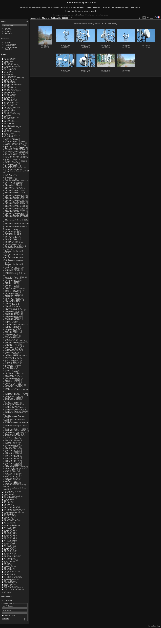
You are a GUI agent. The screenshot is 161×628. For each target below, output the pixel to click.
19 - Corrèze (8, 87)
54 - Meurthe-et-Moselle (12, 496)
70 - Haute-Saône (10, 519)
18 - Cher (7, 86)
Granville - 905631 (11, 287)
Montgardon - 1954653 (13, 346)
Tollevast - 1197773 (11, 447)
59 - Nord (7, 501)
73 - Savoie (8, 524)
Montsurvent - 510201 (12, 349)
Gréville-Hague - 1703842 (14, 288)
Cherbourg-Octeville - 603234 (15, 207)
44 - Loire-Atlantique (11, 127)
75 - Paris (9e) (9, 553)
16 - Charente (9, 82)
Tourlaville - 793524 (12, 460)
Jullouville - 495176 (12, 308)
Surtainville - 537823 (12, 439)
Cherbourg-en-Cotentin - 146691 (16, 220)
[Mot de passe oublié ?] (25, 619)
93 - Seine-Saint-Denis (12, 578)
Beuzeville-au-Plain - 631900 (15, 158)
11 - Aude (7, 74)
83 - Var (6, 565)
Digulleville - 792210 (12, 244)
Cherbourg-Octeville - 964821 (15, 215)
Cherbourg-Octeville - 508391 (15, 202)
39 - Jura (7, 120)
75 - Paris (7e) (9, 550)
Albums (4, 54)
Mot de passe (6, 611)
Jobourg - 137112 (11, 303)
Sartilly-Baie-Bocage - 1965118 (16, 431)
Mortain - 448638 (11, 354)
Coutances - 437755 (12, 234)
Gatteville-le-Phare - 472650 (15, 277)
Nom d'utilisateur (7, 606)
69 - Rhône (8, 517)
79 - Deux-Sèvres (10, 560)
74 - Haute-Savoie (10, 525)
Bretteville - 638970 (11, 164)
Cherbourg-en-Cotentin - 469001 (16, 226)
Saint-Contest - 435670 (13, 396)
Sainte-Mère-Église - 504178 (15, 429)
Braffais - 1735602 (11, 163)
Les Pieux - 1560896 (12, 331)
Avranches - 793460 (12, 146)
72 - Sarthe (8, 522)
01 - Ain (6, 60)
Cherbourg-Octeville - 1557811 (15, 192)
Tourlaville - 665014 (12, 455)
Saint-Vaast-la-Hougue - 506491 (16, 426)
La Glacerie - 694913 (12, 316)
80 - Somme (8, 561)
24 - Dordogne (9, 94)
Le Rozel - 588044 (11, 328)
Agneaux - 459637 (11, 138)
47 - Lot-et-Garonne (11, 131)
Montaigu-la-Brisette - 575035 (15, 342)
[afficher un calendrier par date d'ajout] (151, 17)
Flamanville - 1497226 (13, 270)
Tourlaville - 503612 (12, 450)
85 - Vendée (8, 568)
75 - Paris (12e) (9, 530)
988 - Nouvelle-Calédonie (13, 589)
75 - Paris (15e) (9, 535)
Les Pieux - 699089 (11, 336)
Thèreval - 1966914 (12, 442)
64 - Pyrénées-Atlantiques (13, 509)
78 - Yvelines (8, 558)
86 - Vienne (8, 569)
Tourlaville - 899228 (12, 465)
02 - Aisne (7, 61)
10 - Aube (7, 73)
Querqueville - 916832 (13, 378)
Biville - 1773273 (11, 159)
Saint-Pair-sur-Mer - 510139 (14, 409)
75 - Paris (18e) (9, 540)
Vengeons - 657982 (12, 483)
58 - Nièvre (8, 499)
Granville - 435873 (11, 282)
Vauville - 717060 (11, 481)
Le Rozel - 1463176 (12, 326)
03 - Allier (7, 63)
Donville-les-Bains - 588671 (14, 246)
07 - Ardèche (8, 68)
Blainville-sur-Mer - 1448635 (15, 161)
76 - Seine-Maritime (11, 555)
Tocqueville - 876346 (12, 445)
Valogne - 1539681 (11, 470)
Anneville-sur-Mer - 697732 (14, 145)
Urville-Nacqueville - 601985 (15, 468)
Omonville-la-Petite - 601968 (15, 355)
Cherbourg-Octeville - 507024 (15, 200)
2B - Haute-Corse (10, 104)
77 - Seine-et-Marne (11, 556)
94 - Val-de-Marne (10, 579)
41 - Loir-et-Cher (9, 122)
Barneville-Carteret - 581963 (15, 151)
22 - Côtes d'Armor (10, 91)
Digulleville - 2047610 (12, 243)
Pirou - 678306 (10, 368)
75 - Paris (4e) (9, 545)
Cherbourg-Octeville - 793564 (15, 212)
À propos (8, 31)
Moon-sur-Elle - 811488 (13, 350)
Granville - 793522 (11, 285)
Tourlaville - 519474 (12, 453)
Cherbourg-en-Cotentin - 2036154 (17, 223)
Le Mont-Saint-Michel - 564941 (15, 324)
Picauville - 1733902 (12, 360)
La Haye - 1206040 (11, 321)
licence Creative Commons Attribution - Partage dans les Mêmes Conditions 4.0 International (106, 7)
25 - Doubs (8, 96)
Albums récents (10, 46)
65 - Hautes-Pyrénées (11, 511)
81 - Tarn (7, 563)
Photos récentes (10, 44)
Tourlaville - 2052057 (12, 449)
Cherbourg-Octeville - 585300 (15, 205)
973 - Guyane (8, 584)
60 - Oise (7, 502)
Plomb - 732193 (10, 370)
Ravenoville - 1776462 (13, 386)
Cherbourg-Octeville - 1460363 (15, 190)
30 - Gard (7, 105)
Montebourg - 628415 (12, 344)
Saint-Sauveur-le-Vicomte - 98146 (16, 413)
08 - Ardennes (9, 69)
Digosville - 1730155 (12, 239)
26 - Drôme (8, 97)
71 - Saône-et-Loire (10, 520)
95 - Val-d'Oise (9, 581)
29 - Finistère (8, 100)
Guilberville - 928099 (12, 295)
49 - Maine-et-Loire (10, 135)
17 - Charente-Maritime (12, 84)
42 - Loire (7, 123)
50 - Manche (8, 136)
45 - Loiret (7, 128)
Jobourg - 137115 (11, 305)
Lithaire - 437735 (11, 339)
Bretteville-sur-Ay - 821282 (14, 167)
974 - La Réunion (10, 586)
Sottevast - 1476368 (12, 437)
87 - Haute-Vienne (10, 571)
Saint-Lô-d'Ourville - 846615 (14, 408)
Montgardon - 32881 (12, 347)
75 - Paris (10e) (9, 527)
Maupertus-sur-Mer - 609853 (15, 341)
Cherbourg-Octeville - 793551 (15, 210)
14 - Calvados (9, 79)
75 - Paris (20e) (9, 543)
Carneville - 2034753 (12, 182)
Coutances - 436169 (12, 231)
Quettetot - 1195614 (12, 383)
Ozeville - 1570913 (11, 357)
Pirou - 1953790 (10, 367)
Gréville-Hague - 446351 (13, 290)
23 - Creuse (8, 92)
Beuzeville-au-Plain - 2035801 (15, 156)
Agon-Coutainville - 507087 (14, 141)
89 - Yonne (8, 573)
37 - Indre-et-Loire (10, 117)
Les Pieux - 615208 (11, 334)
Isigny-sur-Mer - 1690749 (13, 300)
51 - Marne (8, 493)
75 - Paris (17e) (9, 538)
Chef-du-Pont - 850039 (13, 185)
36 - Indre (7, 115)
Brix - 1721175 (10, 174)
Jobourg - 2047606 (11, 306)
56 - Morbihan (9, 498)
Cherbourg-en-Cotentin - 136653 (16, 216)
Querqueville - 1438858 (13, 373)
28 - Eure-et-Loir (9, 99)
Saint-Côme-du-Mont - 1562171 (16, 393)
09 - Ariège (8, 71)
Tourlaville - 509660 (12, 452)
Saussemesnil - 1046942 (13, 434)
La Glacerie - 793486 (12, 318)
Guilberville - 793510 (12, 293)
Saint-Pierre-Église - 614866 (15, 411)
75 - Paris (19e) (9, 542)
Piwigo (158, 626)
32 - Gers (7, 109)
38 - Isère (7, 118)
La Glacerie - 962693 (12, 319)
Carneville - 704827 (12, 184)
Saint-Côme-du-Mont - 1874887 (16, 395)
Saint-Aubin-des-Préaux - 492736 (16, 390)
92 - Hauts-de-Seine (11, 576)
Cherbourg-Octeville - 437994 (15, 197)
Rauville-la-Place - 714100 (14, 385)
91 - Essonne (8, 574)
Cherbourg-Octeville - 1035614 (15, 189)
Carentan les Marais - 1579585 (15, 181)
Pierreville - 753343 (12, 365)
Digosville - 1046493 (12, 238)
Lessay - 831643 (11, 337)
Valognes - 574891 (11, 476)
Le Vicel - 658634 (11, 329)
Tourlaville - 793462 (12, 457)
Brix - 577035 (9, 179)
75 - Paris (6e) (9, 548)
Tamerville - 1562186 (12, 440)
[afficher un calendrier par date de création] (155, 17)
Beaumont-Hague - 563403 (14, 154)
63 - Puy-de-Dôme (10, 507)
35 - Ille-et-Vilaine (10, 114)
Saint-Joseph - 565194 (13, 404)
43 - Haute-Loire (9, 125)
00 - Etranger (8, 58)
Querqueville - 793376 (13, 375)
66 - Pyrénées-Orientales (12, 512)
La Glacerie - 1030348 (13, 311)
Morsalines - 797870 (12, 352)
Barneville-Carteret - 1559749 (15, 148)
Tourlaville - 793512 (12, 458)
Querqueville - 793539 (13, 377)
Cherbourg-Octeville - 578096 (15, 203)
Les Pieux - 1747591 (12, 332)
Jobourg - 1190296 (11, 301)
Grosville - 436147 (11, 292)
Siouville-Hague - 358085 (14, 435)
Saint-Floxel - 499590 (12, 398)
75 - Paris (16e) (9, 537)
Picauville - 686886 (11, 364)
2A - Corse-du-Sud (10, 102)
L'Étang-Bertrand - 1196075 (14, 310)
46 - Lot (6, 130)
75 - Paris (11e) (9, 529)
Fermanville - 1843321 (13, 267)
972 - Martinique (9, 583)
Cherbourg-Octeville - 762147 (15, 208)
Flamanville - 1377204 (13, 269)
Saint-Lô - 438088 (11, 406)
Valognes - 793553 (11, 480)
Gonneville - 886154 (12, 280)
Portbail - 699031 (11, 372)
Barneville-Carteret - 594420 (15, 153)
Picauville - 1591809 (12, 359)
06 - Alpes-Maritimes (11, 66)
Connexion (8, 600)
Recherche (8, 30)
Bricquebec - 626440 (12, 169)
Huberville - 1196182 (12, 297)
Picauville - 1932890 (12, 362)
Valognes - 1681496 (12, 473)
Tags (6, 28)
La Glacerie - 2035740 (13, 313)
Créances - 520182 (11, 236)
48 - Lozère (8, 133)
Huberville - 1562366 (12, 298)
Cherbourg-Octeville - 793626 (15, 213)
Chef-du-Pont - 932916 (13, 187)
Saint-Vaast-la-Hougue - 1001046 (16, 422)
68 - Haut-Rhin (9, 516)
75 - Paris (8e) (9, 551)
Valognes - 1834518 (12, 475)
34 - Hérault (8, 112)
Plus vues (8, 42)
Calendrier (8, 49)
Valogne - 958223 (11, 471)
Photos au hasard (11, 47)
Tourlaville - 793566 (12, 462)
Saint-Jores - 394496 (12, 403)
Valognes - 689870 (11, 478)
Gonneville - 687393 (12, 279)
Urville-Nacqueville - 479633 (15, 466)
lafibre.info (104, 15)
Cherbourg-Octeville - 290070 (15, 195)
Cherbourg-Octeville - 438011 (15, 198)
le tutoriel (92, 11)
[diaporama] (147, 17)
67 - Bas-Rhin (9, 514)
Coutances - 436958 (12, 233)
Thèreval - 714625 (11, 444)
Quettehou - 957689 (12, 382)
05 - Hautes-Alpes (10, 64)
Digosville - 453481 (11, 241)
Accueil (33, 18)
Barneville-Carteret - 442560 (15, 149)
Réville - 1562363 (11, 388)
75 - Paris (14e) (9, 533)
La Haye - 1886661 (11, 323)
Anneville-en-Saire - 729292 (14, 143)
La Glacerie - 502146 (12, 315)
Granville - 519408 (11, 283)
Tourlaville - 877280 (12, 463)
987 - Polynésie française (13, 587)
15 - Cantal (8, 81)
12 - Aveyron (8, 76)
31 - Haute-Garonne (11, 107)
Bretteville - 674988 (11, 166)
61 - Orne (7, 504)
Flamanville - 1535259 (13, 272)
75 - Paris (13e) (9, 532)
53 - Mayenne (9, 494)
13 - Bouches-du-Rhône (12, 78)
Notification (8, 33)
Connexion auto (9, 616)
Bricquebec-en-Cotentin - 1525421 (17, 171)
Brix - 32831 (9, 177)
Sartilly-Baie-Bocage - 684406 (15, 432)
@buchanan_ (89, 15)
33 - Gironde (8, 110)
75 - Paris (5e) (9, 547)
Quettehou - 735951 (12, 380)
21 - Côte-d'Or (9, 89)
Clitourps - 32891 (11, 230)
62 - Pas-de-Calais (10, 506)
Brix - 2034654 (10, 176)
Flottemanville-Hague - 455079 (15, 274)
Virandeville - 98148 (12, 491)
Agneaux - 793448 (11, 140)
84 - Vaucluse (8, 566)
